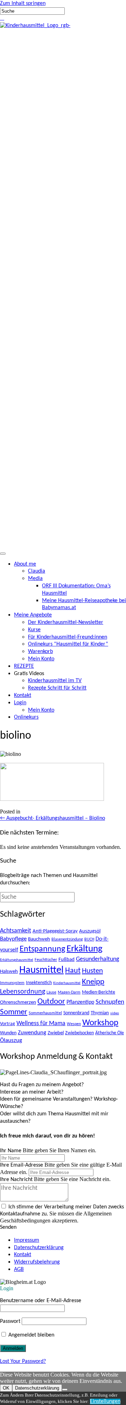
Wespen (74, 1024)
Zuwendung (32, 1033)
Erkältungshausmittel (16, 960)
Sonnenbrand (76, 1013)
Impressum (26, 1240)
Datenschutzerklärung (39, 1248)
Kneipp (93, 982)
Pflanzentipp (80, 1002)
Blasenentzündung (67, 939)
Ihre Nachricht (16, 1179)
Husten (92, 971)
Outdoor (51, 1002)
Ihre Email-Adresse (21, 1165)
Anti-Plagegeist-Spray (55, 931)
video (114, 1013)
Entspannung (42, 949)
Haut (72, 971)
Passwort (10, 1321)
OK (6, 1388)
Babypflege (13, 939)
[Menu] (3, 554)
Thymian (100, 1013)
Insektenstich (39, 983)
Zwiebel (56, 1033)
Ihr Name (10, 1151)
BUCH (89, 939)
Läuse (51, 992)
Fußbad (66, 959)
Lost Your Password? (23, 1361)
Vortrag (7, 1024)
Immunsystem (12, 983)
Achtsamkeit (15, 931)
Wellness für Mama (40, 1024)
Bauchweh (39, 939)
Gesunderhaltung (97, 959)
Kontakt (22, 1255)
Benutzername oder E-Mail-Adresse (40, 1301)
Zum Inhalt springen (23, 3)
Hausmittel (41, 970)
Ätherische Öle (109, 1033)
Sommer (13, 1012)
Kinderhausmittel (66, 983)
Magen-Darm (69, 992)
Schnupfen (110, 1001)
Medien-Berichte (98, 992)
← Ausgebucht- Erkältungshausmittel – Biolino (52, 818)
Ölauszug (11, 1040)
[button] (0, 18)
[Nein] (65, 1389)
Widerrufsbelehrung (37, 1262)
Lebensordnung (22, 991)
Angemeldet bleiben (30, 1335)
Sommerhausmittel (45, 1013)
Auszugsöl (89, 931)
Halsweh (9, 971)
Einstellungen (105, 1401)
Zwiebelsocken (79, 1033)
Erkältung (84, 949)
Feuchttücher (46, 960)
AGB (19, 1269)
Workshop (100, 1022)
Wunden (8, 1033)
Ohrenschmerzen (18, 1002)
